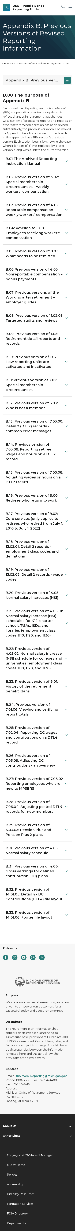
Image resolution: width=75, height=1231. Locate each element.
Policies (12, 1174)
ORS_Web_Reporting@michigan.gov (40, 1076)
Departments (16, 1223)
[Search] (63, 6)
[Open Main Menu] (70, 6)
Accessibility (15, 1184)
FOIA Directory (17, 1213)
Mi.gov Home (16, 1165)
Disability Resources (20, 1194)
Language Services (20, 1203)
